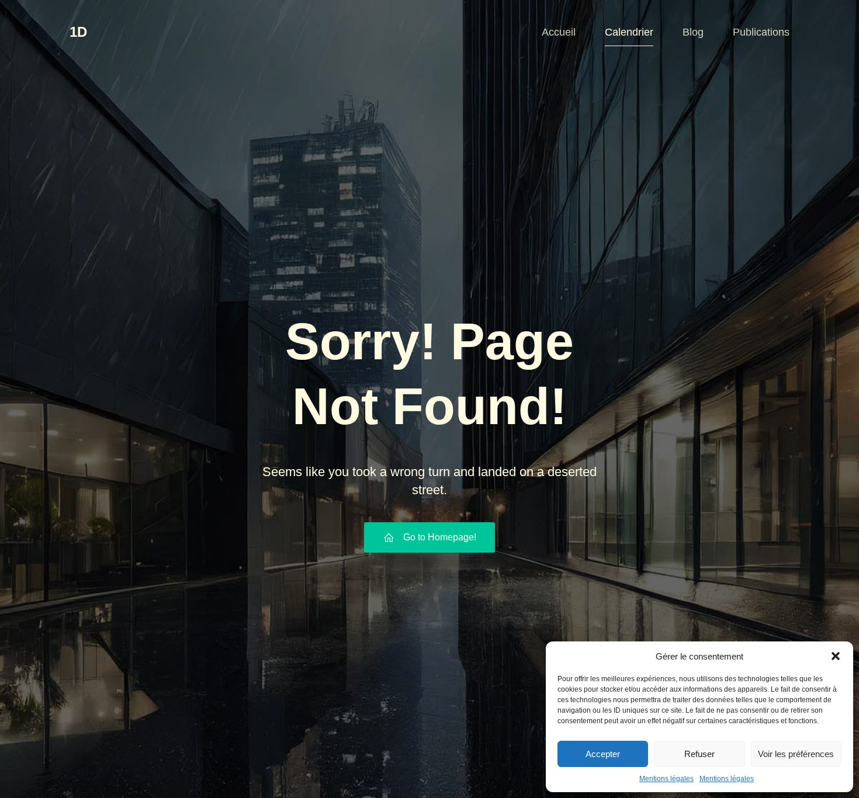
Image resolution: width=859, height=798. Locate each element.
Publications (761, 32)
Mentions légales (666, 779)
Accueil (559, 32)
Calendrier (629, 32)
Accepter (603, 754)
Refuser (699, 754)
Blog (693, 32)
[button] (835, 656)
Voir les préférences (796, 754)
